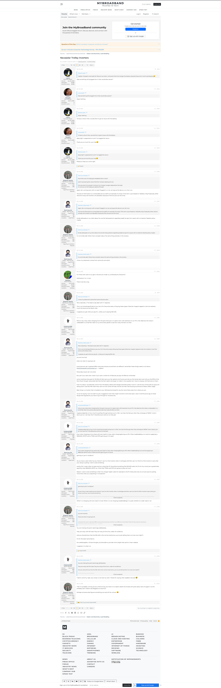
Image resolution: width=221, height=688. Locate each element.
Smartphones (93, 650)
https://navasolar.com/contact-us (87, 368)
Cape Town (71, 218)
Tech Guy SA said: (83, 175)
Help (150, 621)
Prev (63, 65)
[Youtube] (76, 681)
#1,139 (158, 556)
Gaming (90, 643)
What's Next (119, 9)
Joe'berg (72, 288)
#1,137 (158, 479)
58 (79, 65)
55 (71, 65)
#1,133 (158, 338)
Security (67, 650)
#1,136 (158, 443)
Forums (64, 14)
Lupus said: (81, 92)
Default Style (66, 621)
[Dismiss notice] (159, 44)
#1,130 (158, 271)
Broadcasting (118, 636)
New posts (64, 17)
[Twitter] (68, 681)
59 (82, 65)
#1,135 (158, 422)
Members (85, 14)
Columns (140, 639)
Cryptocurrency (71, 641)
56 (74, 65)
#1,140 (158, 583)
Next (91, 65)
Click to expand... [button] (118, 497)
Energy (90, 641)
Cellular (91, 639)
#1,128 (158, 225)
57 (77, 65)
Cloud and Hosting (121, 639)
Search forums (72, 17)
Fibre (138, 641)
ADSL (89, 634)
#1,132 (158, 317)
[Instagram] (81, 681)
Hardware (141, 643)
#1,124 (158, 128)
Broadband (92, 636)
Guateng (72, 334)
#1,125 (158, 148)
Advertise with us (95, 662)
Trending (91, 653)
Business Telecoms (71, 639)
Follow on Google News (95, 681)
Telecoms (67, 653)
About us (91, 659)
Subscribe (157, 4)
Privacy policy (144, 621)
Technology (142, 650)
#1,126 (158, 171)
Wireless (116, 653)
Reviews (115, 648)
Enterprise (117, 641)
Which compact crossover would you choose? (92, 44)
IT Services (68, 648)
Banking (140, 634)
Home (155, 621)
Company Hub (131, 9)
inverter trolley (91, 61)
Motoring (91, 648)
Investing (140, 646)
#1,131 (158, 292)
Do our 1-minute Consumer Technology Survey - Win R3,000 (82, 49)
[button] (79, 14)
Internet (91, 646)
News (76, 9)
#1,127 (158, 201)
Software (116, 650)
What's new (74, 14)
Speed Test (143, 9)
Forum (95, 9)
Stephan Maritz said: (84, 205)
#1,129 (158, 250)
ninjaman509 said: (83, 405)
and (88, 602)
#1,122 (158, 89)
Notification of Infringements (126, 659)
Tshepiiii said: (82, 73)
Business (140, 636)
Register (135, 29)
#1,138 (158, 506)
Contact (91, 664)
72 (87, 65)
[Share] (155, 69)
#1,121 (158, 69)
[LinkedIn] (72, 681)
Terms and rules (134, 621)
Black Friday (69, 636)
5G (64, 634)
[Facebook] (64, 681)
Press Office (85, 9)
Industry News (106, 9)
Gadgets (66, 643)
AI (112, 634)
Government (117, 643)
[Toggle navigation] (61, 4)
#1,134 (158, 401)
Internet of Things (120, 646)
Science (139, 648)
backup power (82, 61)
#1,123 (158, 108)
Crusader (64, 61)
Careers (91, 666)
